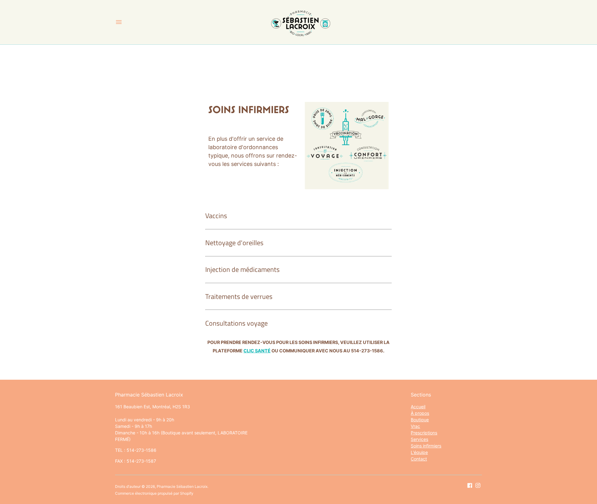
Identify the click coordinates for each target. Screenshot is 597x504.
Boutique (420, 419)
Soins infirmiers (426, 445)
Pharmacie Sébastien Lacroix (182, 486)
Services (419, 439)
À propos (420, 413)
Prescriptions (424, 432)
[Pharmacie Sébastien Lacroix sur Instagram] (477, 485)
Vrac (415, 426)
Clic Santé (257, 350)
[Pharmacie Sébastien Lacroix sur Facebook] (469, 485)
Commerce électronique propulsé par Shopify (154, 493)
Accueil (418, 406)
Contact (419, 458)
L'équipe (419, 452)
